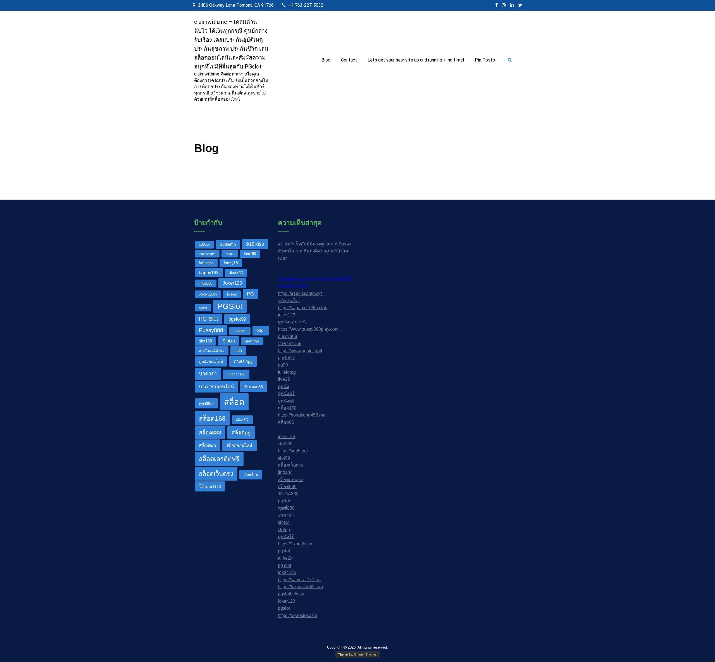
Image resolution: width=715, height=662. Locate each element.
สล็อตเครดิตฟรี (219, 458)
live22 (232, 294)
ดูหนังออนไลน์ (211, 361)
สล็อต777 (242, 419)
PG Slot (208, 319)
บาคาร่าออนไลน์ (216, 386)
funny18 (231, 263)
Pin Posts (485, 60)
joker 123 (287, 572)
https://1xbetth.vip (295, 544)
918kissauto (207, 254)
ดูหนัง (238, 350)
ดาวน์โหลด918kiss (211, 350)
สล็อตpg (241, 433)
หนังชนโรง (289, 300)
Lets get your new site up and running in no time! (416, 60)
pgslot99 (237, 319)
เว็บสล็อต (251, 475)
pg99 (283, 365)
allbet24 (286, 558)
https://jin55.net (293, 450)
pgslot (284, 500)
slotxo (284, 522)
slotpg (284, 529)
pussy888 (287, 336)
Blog (325, 60)
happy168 (209, 272)
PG (250, 294)
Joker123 (232, 283)
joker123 (286, 315)
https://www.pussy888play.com (308, 329)
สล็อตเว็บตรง (216, 473)
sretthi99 (252, 341)
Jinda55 (236, 273)
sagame (239, 331)
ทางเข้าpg (242, 361)
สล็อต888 (210, 433)
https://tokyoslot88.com (300, 586)
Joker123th (208, 294)
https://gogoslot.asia (297, 615)
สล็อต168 (212, 418)
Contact (349, 60)
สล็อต (234, 401)
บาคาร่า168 (236, 374)
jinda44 (285, 472)
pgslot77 (286, 357)
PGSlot (229, 306)
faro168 (250, 254)
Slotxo (228, 340)
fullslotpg (206, 263)
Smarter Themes (365, 654)
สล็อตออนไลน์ (239, 445)
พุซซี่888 (206, 403)
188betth (228, 244)
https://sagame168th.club (302, 307)
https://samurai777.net (299, 579)
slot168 (205, 341)
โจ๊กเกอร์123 (210, 486)
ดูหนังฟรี (286, 393)
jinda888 (205, 283)
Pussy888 (211, 330)
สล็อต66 (286, 422)
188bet (204, 245)
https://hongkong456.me (301, 415)
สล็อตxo (207, 445)
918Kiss (255, 244)
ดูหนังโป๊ (286, 536)
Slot (261, 330)
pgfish (203, 307)
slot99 (284, 458)
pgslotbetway (291, 594)
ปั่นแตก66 (253, 386)
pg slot (284, 565)
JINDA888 (288, 493)
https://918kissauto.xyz (300, 293)
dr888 (229, 254)
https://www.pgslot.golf (300, 350)
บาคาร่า (208, 374)
